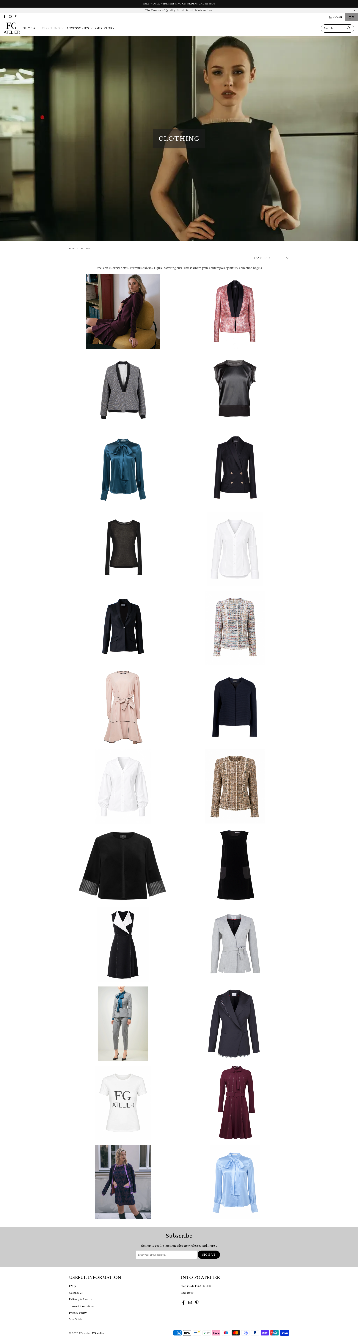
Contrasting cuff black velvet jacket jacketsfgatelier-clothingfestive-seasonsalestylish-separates (123, 865)
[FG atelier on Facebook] (4, 16)
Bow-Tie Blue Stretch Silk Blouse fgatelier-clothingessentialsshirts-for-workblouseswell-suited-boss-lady (123, 469)
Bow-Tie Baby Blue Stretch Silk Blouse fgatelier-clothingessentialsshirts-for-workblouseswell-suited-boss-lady (235, 1182)
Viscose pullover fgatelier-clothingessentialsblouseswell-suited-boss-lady (123, 549)
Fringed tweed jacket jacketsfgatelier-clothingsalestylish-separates (235, 628)
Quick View (123, 324)
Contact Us (76, 1292)
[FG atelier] (12, 28)
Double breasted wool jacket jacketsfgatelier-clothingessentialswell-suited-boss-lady (235, 469)
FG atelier (85, 1333)
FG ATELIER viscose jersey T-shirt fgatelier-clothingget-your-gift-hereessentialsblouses (123, 1103)
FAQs (72, 1286)
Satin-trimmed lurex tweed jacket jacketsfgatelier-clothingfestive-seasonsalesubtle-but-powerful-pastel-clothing (235, 311)
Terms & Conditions (81, 1306)
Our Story (187, 1292)
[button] (53, 28)
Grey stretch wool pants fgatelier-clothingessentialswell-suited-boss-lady (123, 1023)
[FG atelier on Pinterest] (16, 16)
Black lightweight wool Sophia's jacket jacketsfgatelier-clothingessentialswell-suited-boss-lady (123, 628)
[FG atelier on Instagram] (10, 16)
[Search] (348, 28)
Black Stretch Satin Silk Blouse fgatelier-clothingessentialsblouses (235, 390)
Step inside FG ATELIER (196, 1286)
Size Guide (75, 1319)
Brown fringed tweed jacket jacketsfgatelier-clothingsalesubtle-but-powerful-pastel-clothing (235, 786)
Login (337, 16)
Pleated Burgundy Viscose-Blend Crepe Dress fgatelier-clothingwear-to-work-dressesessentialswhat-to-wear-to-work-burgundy (123, 311)
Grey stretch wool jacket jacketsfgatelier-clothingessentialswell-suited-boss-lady (235, 944)
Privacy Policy (78, 1312)
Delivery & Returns (80, 1299)
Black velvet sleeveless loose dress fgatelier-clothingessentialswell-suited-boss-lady (235, 865)
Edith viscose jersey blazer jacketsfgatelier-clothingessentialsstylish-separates (123, 1182)
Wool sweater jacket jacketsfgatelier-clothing (235, 707)
